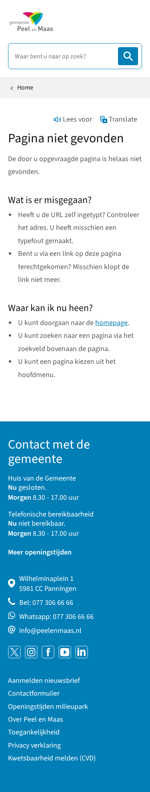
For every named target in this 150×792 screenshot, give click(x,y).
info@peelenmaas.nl (50, 631)
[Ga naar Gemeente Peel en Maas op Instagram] (31, 652)
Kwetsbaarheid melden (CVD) (52, 758)
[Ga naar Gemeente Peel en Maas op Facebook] (48, 652)
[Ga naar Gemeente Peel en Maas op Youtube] (64, 652)
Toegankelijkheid (34, 732)
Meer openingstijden (40, 552)
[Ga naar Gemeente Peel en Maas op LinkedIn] (81, 652)
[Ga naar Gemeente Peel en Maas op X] (14, 652)
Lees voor (77, 119)
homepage (111, 323)
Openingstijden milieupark (48, 707)
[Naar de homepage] (31, 21)
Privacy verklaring (34, 745)
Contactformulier (34, 693)
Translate (123, 119)
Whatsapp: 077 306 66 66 (56, 617)
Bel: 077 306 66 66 (46, 603)
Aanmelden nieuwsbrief (44, 681)
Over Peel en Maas (35, 719)
